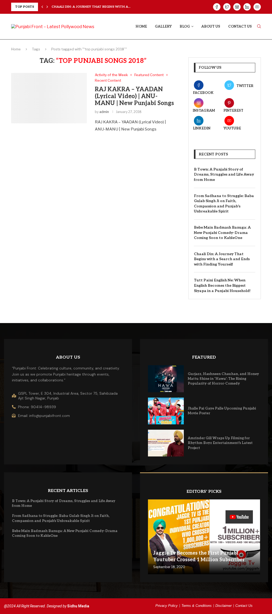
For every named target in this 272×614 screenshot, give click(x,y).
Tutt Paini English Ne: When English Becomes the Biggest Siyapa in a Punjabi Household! (222, 285)
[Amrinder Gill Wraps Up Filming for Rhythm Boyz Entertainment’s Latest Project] (166, 443)
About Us (210, 26)
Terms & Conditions (196, 606)
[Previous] (42, 7)
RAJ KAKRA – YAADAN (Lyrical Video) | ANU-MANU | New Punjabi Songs (134, 96)
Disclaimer (223, 606)
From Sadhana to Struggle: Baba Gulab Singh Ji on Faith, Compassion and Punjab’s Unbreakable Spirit (224, 204)
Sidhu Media (78, 606)
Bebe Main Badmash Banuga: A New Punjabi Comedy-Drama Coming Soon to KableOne (222, 232)
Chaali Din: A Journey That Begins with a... (91, 7)
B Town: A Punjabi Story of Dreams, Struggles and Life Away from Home (224, 174)
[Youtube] (257, 7)
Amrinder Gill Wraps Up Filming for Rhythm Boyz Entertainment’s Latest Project (220, 443)
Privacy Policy (166, 606)
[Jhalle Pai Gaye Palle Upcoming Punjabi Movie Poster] (166, 411)
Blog (185, 26)
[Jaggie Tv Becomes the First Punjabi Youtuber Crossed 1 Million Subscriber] (204, 536)
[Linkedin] (247, 7)
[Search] (259, 26)
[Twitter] (227, 7)
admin (104, 112)
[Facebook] (216, 7)
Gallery (163, 26)
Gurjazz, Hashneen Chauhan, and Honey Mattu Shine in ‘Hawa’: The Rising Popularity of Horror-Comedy (223, 379)
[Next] (47, 7)
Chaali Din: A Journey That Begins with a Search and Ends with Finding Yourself (222, 259)
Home (141, 26)
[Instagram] (237, 7)
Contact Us (240, 26)
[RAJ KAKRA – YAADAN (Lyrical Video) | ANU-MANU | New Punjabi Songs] (49, 98)
